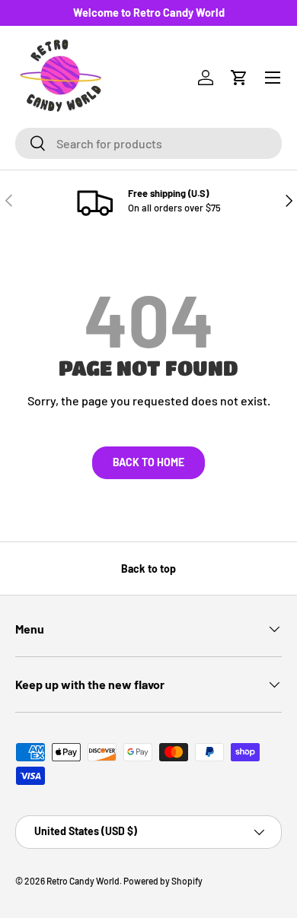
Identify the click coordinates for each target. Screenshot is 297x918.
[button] (239, 77)
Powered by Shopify (163, 880)
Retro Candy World (83, 880)
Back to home (148, 462)
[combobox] (148, 143)
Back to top (148, 568)
